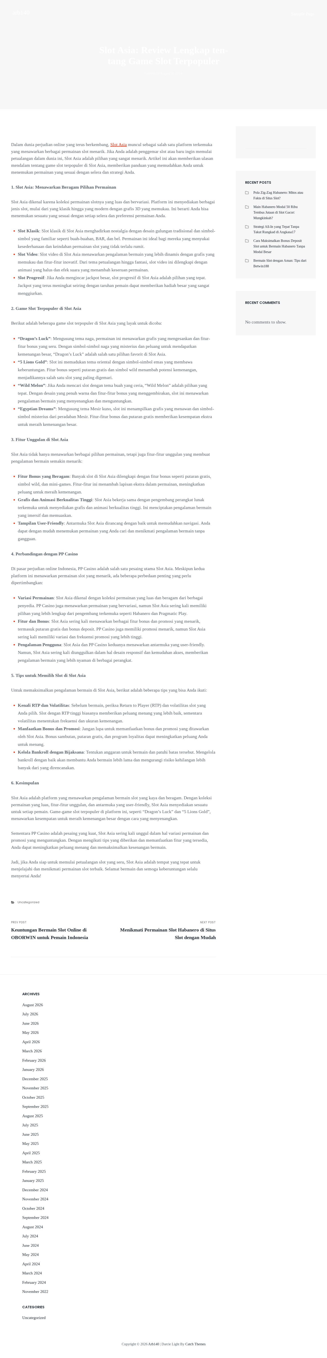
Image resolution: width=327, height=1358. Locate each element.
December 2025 (35, 1079)
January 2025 (33, 1180)
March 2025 (32, 1162)
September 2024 (35, 1217)
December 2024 (35, 1190)
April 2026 (31, 1042)
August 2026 (32, 1005)
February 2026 (34, 1060)
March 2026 (32, 1051)
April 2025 (31, 1153)
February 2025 (34, 1171)
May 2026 (30, 1032)
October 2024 (33, 1208)
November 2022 (35, 1291)
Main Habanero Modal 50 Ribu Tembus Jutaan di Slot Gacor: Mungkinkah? (275, 212)
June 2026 (30, 1023)
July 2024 (30, 1236)
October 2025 (33, 1097)
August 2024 (32, 1227)
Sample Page (303, 13)
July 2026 (30, 1014)
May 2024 (30, 1254)
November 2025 (35, 1088)
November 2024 (35, 1199)
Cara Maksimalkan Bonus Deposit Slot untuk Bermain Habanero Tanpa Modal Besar (279, 246)
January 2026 (33, 1069)
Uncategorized (28, 902)
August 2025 (32, 1116)
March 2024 (32, 1273)
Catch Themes (195, 1344)
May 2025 (30, 1143)
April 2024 (31, 1264)
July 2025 (30, 1125)
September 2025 (35, 1106)
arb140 (21, 12)
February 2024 (34, 1282)
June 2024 (30, 1245)
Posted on (163, 73)
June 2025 (30, 1134)
